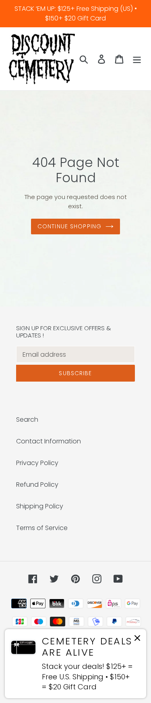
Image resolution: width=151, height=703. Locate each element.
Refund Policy (37, 484)
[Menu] (137, 58)
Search (27, 419)
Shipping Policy (39, 506)
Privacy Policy (37, 462)
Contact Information (48, 441)
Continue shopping (69, 226)
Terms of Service (42, 527)
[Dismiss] (137, 639)
